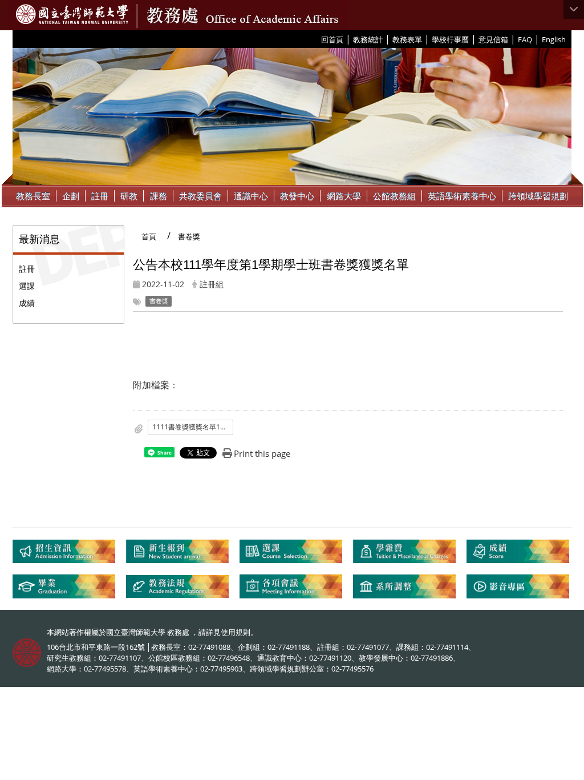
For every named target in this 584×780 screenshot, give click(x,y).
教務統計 (368, 39)
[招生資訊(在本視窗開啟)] (69, 556)
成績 (27, 302)
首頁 (148, 236)
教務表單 (407, 39)
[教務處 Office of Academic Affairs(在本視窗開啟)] (72, 14)
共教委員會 (200, 196)
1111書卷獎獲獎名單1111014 (192, 427)
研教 (128, 196)
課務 (158, 196)
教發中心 (297, 196)
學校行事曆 (450, 39)
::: (316, 39)
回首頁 (332, 39)
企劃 (70, 196)
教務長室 (33, 196)
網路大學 (344, 196)
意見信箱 (493, 39)
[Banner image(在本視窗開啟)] (292, 115)
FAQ (525, 39)
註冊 (99, 196)
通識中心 (251, 196)
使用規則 (235, 632)
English (554, 39)
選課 (27, 285)
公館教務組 (394, 196)
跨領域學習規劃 (538, 196)
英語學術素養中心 (462, 196)
